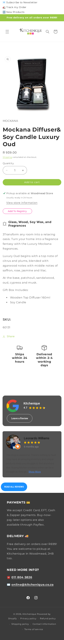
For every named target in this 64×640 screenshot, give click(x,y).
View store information (22, 202)
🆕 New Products (14, 12)
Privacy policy (28, 618)
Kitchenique (32, 403)
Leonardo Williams (36, 438)
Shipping (7, 157)
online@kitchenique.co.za (32, 584)
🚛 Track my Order (14, 7)
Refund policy (48, 618)
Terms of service (33, 629)
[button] (7, 32)
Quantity (8, 163)
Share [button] (11, 336)
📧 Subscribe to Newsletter (20, 2)
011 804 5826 (21, 577)
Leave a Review (19, 418)
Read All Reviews (14, 487)
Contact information (44, 624)
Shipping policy (20, 624)
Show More (35, 471)
